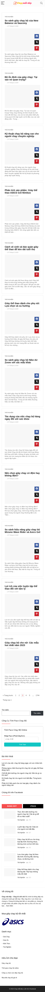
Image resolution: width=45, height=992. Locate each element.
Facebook (33, 989)
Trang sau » (7, 700)
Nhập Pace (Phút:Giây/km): (14, 736)
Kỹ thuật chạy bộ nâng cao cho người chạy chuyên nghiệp (22, 134)
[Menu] (3, 3)
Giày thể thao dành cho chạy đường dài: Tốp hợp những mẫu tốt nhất (28, 871)
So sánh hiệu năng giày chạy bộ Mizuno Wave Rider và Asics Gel (22, 530)
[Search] (41, 3)
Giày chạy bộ (6, 963)
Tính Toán (22, 744)
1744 (37, 695)
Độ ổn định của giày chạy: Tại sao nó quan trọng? (21, 78)
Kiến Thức (6, 943)
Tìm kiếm (5, 710)
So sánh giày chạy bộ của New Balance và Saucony (21, 21)
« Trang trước (8, 695)
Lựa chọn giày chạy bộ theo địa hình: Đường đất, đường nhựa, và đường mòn (27, 856)
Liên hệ (26, 989)
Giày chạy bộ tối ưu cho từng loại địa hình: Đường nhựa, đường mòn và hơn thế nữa (28, 841)
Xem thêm (9, 906)
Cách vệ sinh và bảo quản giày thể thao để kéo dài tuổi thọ (21, 248)
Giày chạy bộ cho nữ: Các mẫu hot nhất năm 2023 (22, 643)
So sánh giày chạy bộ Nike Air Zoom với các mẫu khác (21, 361)
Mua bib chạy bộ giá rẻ (9, 978)
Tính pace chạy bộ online (10, 968)
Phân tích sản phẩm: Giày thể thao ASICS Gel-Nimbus (21, 191)
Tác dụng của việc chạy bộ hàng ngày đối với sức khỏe (22, 417)
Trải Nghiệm (9, 16)
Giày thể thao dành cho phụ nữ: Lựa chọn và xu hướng (22, 304)
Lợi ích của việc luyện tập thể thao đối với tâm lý (21, 587)
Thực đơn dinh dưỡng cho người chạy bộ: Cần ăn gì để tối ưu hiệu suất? (28, 814)
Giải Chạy (6, 937)
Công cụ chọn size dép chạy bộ (12, 973)
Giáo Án (6, 940)
